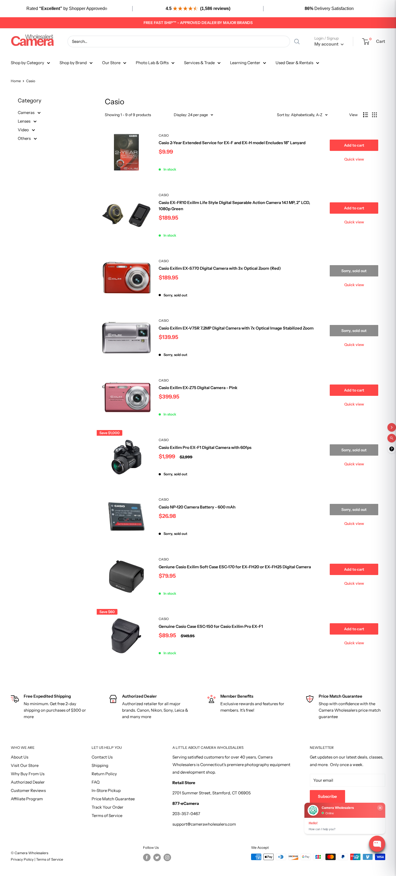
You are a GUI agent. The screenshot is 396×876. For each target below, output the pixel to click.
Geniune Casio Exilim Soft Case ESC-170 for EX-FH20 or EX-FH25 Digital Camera (235, 566)
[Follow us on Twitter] (157, 857)
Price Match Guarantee (113, 798)
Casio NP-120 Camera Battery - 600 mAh (197, 507)
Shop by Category (27, 62)
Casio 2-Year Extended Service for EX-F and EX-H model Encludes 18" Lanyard (232, 142)
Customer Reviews (28, 790)
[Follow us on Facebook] (147, 857)
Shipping (100, 765)
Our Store (111, 62)
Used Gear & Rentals (294, 62)
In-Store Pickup (106, 790)
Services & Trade (199, 62)
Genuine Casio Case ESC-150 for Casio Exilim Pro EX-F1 (211, 626)
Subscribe (327, 796)
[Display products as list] (365, 114)
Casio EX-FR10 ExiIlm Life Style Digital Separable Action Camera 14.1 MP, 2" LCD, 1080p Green (234, 205)
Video (24, 129)
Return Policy (104, 773)
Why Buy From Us (27, 773)
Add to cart (354, 145)
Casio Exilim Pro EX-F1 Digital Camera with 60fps (205, 447)
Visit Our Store (25, 765)
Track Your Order (107, 807)
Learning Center (245, 62)
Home (16, 81)
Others (25, 138)
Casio (164, 135)
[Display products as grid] (374, 114)
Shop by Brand (73, 62)
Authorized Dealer (28, 782)
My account (326, 44)
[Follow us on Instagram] (167, 857)
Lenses (24, 121)
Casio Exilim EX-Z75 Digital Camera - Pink (198, 387)
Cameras (26, 112)
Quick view (354, 159)
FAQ (96, 782)
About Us (19, 757)
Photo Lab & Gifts (152, 62)
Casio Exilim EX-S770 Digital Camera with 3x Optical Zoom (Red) (220, 268)
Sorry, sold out (354, 270)
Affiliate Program (27, 798)
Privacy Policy (22, 859)
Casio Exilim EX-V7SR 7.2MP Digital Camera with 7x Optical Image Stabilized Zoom (236, 328)
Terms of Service (107, 815)
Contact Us (102, 757)
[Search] (297, 41)
